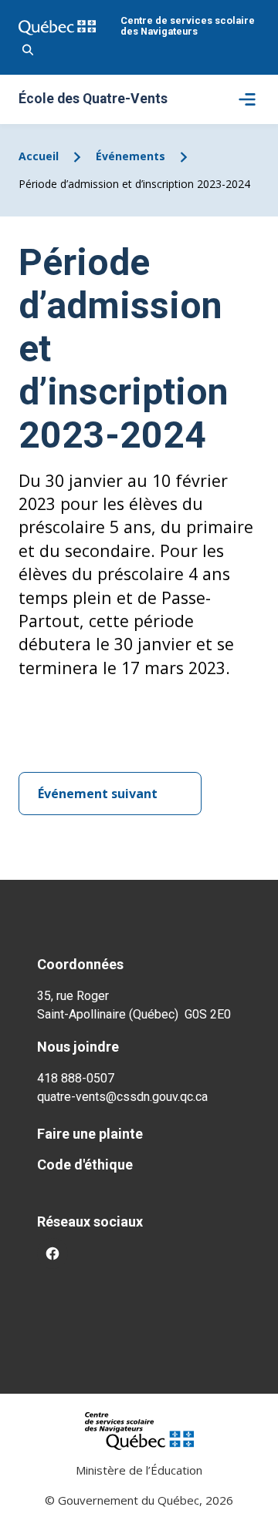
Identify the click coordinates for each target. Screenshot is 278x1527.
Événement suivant (98, 793)
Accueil (39, 156)
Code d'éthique (85, 1164)
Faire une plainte (90, 1134)
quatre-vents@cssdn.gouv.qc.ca (122, 1096)
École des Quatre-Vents (93, 99)
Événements (130, 156)
